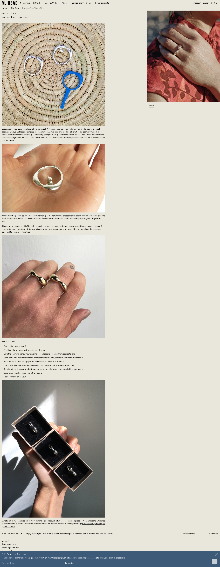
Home (4, 8)
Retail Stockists (9, 544)
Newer (151, 105)
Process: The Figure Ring (33, 8)
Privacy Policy (8, 551)
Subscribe (213, 533)
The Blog (15, 8)
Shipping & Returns (10, 547)
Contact (5, 541)
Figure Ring (32, 129)
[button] (206, 3)
